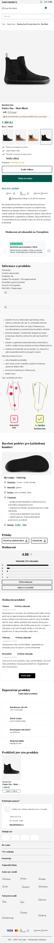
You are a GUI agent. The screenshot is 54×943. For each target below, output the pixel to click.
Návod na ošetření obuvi (13, 541)
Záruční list (37, 541)
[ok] (48, 16)
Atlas (24, 525)
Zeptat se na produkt (26, 588)
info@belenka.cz (17, 825)
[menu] (50, 8)
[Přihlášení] (39, 8)
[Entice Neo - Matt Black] (46, 137)
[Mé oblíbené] (33, 8)
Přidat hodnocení (25, 582)
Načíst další (26, 676)
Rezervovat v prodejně (10, 188)
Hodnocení (9, 547)
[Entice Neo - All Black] (8, 137)
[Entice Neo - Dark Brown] (20, 137)
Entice (18, 525)
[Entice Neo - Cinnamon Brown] (33, 137)
